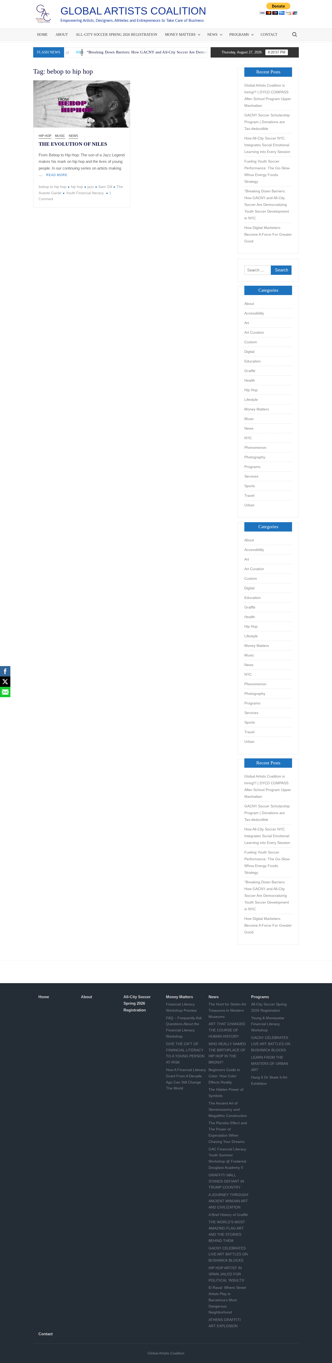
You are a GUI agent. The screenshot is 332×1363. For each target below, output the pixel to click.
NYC (248, 438)
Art (246, 323)
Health (249, 380)
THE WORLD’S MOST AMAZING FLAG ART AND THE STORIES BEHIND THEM (227, 1231)
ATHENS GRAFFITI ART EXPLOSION (225, 1323)
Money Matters (180, 35)
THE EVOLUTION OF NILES (73, 144)
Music (60, 136)
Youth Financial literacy (85, 193)
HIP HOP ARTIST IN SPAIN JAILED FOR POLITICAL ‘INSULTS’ (227, 1274)
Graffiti (249, 371)
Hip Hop (45, 136)
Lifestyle (251, 399)
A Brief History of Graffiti (228, 1215)
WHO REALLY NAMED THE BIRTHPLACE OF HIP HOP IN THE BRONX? (227, 1053)
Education (252, 361)
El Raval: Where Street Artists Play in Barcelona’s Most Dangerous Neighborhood (227, 1299)
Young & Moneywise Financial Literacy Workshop (267, 1024)
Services (251, 476)
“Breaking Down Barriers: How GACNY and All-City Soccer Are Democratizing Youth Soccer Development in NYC (154, 52)
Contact (269, 35)
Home (42, 35)
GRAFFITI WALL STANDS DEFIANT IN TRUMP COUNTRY (226, 1181)
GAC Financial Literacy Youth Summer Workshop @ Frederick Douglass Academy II (227, 1158)
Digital (249, 352)
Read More (56, 175)
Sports (249, 486)
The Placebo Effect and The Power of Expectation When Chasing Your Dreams (228, 1132)
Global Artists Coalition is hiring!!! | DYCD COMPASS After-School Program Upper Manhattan (267, 95)
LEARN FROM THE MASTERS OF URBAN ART (269, 1063)
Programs (239, 35)
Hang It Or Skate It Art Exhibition (269, 1080)
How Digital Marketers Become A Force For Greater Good (268, 234)
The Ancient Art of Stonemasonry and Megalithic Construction (228, 1109)
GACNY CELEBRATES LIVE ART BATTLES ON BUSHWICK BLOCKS (228, 1254)
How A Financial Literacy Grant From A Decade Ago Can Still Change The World (186, 1079)
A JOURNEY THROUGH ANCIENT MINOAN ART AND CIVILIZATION (228, 1201)
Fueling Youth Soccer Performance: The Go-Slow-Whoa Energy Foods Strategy (267, 171)
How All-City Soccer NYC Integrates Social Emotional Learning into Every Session (267, 145)
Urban (249, 505)
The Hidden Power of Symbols (226, 1092)
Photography (254, 457)
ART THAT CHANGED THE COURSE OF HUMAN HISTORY (227, 1030)
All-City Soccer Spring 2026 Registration (116, 35)
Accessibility (254, 313)
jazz (90, 187)
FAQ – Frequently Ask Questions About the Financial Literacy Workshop (184, 1027)
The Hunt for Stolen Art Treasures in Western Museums (227, 1010)
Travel (249, 495)
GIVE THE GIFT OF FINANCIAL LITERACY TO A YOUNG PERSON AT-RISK (185, 1053)
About (62, 35)
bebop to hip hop (52, 187)
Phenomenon (255, 447)
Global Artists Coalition (133, 11)
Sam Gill (105, 187)
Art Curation (254, 332)
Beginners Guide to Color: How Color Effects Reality (224, 1076)
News (212, 35)
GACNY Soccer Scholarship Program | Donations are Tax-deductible (267, 122)
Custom (250, 342)
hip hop (77, 187)
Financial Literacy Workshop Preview (181, 1007)
